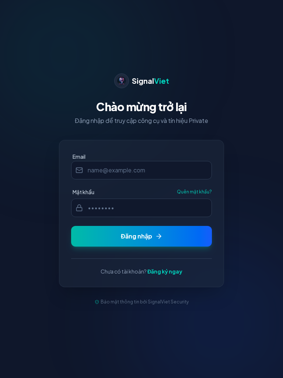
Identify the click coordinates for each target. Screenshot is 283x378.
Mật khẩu (83, 192)
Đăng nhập (136, 236)
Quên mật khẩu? (194, 192)
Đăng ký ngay (164, 271)
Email (79, 156)
